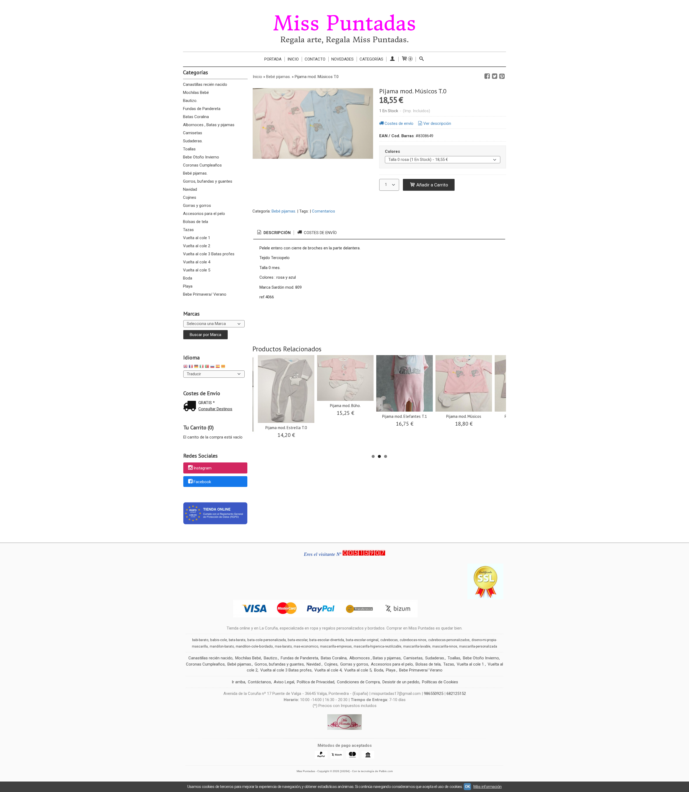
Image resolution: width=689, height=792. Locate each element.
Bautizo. (190, 100)
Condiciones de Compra (358, 682)
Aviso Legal (284, 682)
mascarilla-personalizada (478, 646)
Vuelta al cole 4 (196, 262)
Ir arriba (238, 682)
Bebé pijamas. (195, 173)
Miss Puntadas (344, 23)
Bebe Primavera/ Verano (204, 294)
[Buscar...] (421, 59)
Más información (487, 786)
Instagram (203, 468)
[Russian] (212, 367)
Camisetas (192, 132)
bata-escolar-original (362, 640)
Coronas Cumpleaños (202, 165)
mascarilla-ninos (444, 646)
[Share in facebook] (487, 76)
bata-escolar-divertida (326, 640)
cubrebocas (389, 640)
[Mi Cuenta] (392, 59)
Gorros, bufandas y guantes (207, 181)
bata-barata (237, 640)
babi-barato (200, 640)
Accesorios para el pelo (204, 213)
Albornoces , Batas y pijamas (208, 124)
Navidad (190, 189)
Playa (187, 286)
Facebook (202, 481)
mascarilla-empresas (336, 646)
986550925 (433, 693)
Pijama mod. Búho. (345, 405)
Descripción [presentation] (276, 232)
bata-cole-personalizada (266, 640)
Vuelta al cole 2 (196, 245)
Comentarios (323, 211)
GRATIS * (206, 402)
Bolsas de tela (195, 221)
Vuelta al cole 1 (196, 237)
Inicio (293, 59)
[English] (185, 367)
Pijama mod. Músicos (463, 416)
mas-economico (306, 646)
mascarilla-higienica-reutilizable (377, 646)
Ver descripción (437, 123)
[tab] (273, 233)
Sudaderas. (193, 141)
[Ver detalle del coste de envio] (190, 406)
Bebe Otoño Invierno (201, 157)
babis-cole (218, 640)
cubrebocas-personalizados (449, 640)
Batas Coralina (196, 116)
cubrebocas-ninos (413, 640)
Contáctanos (259, 682)
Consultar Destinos (215, 408)
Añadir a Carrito (431, 185)
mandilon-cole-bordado (254, 646)
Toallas (189, 149)
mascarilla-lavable (416, 646)
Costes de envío (399, 123)
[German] (196, 367)
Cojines (189, 197)
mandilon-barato (222, 646)
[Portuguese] (207, 367)
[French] (191, 367)
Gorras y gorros (197, 205)
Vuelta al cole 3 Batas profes (208, 254)
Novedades (342, 59)
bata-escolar (297, 640)
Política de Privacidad (315, 682)
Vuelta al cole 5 (196, 270)
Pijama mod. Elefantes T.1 (404, 416)
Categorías (371, 59)
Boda (187, 278)
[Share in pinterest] (502, 76)
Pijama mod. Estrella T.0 (286, 427)
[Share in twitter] (494, 76)
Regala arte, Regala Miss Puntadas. (344, 39)
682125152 (456, 693)
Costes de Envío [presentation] (320, 232)
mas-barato (283, 646)
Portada (273, 59)
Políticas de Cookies (440, 682)
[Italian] (201, 367)
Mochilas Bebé (196, 92)
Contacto (315, 59)
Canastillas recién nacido (205, 84)
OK (467, 786)
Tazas (188, 229)
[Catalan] (223, 367)
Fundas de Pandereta (201, 108)
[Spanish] (218, 367)
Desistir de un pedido (400, 682)
